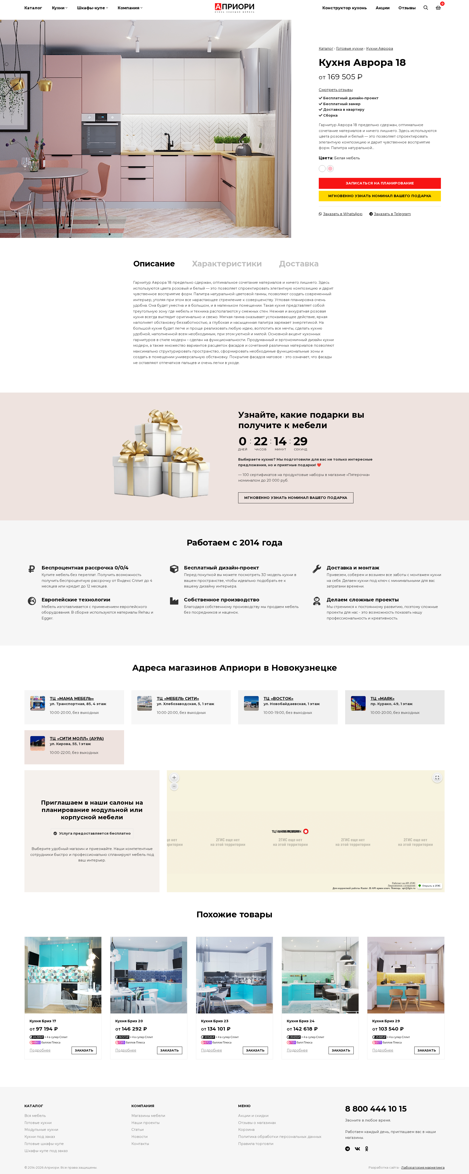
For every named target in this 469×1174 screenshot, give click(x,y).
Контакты (140, 1144)
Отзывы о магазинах (257, 1123)
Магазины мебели (148, 1115)
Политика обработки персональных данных (279, 1136)
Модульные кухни (41, 1129)
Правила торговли (255, 1144)
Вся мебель (35, 1115)
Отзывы (407, 8)
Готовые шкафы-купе (44, 1144)
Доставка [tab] (299, 263)
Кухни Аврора (379, 48)
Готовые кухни (349, 48)
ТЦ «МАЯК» (382, 698)
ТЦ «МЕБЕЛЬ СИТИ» (178, 698)
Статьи (137, 1129)
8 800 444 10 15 (376, 1108)
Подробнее (40, 1050)
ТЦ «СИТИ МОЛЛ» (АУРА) (77, 738)
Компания (128, 8)
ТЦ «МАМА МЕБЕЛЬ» (72, 698)
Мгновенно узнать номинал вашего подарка (379, 196)
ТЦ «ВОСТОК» (278, 698)
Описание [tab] (154, 263)
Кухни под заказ (39, 1136)
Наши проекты (145, 1123)
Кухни (58, 8)
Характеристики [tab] (227, 263)
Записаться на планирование (380, 183)
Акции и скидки (253, 1115)
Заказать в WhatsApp (342, 214)
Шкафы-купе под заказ (46, 1151)
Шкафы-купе (91, 8)
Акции (383, 8)
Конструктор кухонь (344, 8)
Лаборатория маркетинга (423, 1167)
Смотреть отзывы (336, 89)
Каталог (33, 8)
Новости (139, 1136)
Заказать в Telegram (392, 214)
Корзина (246, 1129)
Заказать (84, 1050)
